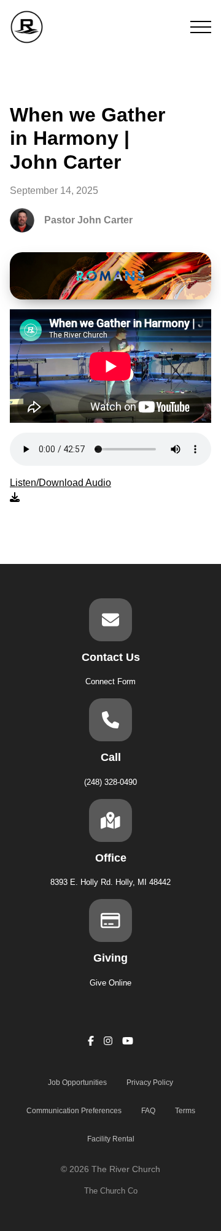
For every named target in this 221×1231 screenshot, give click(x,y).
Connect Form (110, 681)
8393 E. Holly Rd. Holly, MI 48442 (110, 882)
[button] (200, 27)
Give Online (110, 982)
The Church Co (111, 1190)
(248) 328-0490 (110, 782)
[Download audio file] (60, 490)
